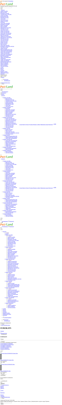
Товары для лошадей (12, 299)
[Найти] (1, 8)
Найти (2, 403)
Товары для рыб (11, 283)
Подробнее (11, 1)
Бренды (2, 387)
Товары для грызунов (12, 261)
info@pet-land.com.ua (5, 82)
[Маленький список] (0, 351)
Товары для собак (11, 237)
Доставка (2, 396)
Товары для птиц (11, 274)
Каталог (7, 233)
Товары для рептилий (12, 289)
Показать (2, 383)
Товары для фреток (12, 305)
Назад (8, 232)
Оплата (2, 394)
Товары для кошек (11, 249)
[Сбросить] (1, 382)
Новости (2, 388)
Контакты (2, 392)
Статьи (1, 390)
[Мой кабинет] (1, 220)
